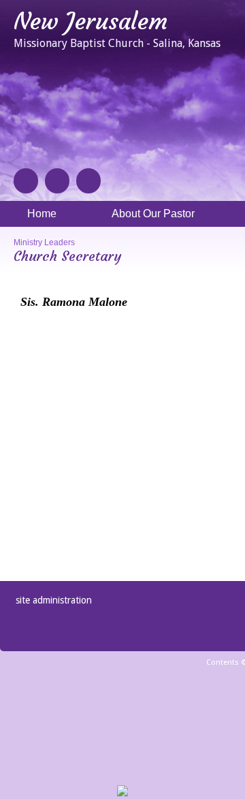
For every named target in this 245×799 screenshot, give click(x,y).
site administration (54, 600)
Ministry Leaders (44, 242)
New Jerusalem (90, 21)
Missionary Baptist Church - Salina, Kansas (117, 43)
